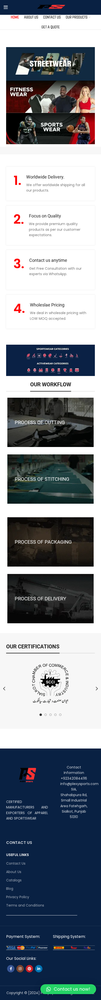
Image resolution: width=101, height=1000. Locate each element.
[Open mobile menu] (5, 7)
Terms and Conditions (25, 905)
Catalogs (14, 880)
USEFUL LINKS (17, 854)
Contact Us (15, 863)
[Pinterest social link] (29, 968)
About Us (13, 871)
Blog (9, 888)
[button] (68, 989)
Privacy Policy (17, 896)
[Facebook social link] (10, 968)
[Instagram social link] (20, 968)
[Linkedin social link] (38, 968)
